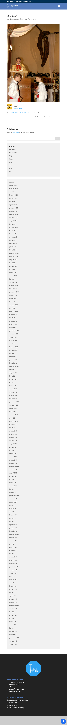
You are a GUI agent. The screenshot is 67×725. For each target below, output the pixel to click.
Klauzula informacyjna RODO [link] (16, 689)
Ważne (11, 169)
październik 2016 (14, 534)
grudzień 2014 (13, 599)
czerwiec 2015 (13, 579)
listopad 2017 (13, 492)
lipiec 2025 (12, 224)
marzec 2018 (13, 486)
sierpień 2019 (13, 444)
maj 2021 (11, 382)
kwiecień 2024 (13, 272)
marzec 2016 (13, 550)
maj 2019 (11, 450)
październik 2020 (14, 402)
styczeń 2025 (13, 243)
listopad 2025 (13, 211)
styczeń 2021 (13, 392)
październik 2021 (14, 366)
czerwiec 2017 (13, 508)
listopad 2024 (13, 250)
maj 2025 (12, 230)
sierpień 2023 (13, 298)
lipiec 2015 (12, 576)
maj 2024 (12, 269)
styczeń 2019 (13, 460)
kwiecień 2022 (13, 347)
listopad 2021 (13, 363)
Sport (10, 165)
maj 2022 (12, 344)
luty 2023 (12, 318)
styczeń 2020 (13, 431)
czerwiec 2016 (13, 541)
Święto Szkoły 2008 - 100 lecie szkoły (20, 112)
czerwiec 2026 (13, 188)
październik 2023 (14, 292)
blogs (10, 156)
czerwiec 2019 (13, 447)
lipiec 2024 (12, 263)
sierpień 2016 (13, 537)
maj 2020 (12, 418)
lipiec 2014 (12, 612)
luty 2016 (11, 554)
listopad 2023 (13, 289)
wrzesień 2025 (13, 218)
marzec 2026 (13, 198)
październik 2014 (14, 605)
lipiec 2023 (12, 301)
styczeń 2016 (13, 557)
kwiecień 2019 (13, 453)
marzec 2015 (13, 589)
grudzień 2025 (13, 208)
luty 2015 (11, 592)
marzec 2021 (13, 389)
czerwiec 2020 (13, 415)
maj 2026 (12, 192)
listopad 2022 (13, 327)
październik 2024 (14, 253)
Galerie (11, 159)
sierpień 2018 (13, 473)
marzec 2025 (13, 237)
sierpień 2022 (13, 337)
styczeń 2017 (13, 524)
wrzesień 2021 (13, 369)
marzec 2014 (12, 625)
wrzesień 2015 (13, 570)
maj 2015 (11, 583)
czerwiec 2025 (13, 227)
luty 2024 (12, 279)
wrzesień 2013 (13, 641)
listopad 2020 (13, 399)
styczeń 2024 (13, 282)
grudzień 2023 (13, 285)
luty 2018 (11, 489)
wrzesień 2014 (13, 609)
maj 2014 (11, 618)
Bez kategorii (13, 152)
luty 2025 (12, 240)
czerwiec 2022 (13, 340)
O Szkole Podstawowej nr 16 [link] (16, 682)
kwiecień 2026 (13, 195)
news (10, 162)
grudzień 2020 (13, 395)
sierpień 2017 (13, 502)
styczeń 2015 (13, 596)
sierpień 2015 (13, 573)
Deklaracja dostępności (14, 691)
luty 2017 (11, 521)
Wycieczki (12, 172)
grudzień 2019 (13, 434)
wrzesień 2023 (13, 295)
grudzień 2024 (13, 247)
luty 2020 (12, 428)
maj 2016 (11, 544)
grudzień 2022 (13, 324)
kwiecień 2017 (13, 515)
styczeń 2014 (13, 631)
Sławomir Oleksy (15, 19)
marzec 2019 (13, 457)
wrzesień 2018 (13, 470)
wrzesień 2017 (13, 499)
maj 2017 (11, 512)
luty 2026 (12, 201)
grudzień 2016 (13, 528)
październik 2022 (14, 331)
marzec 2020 (13, 424)
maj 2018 (11, 479)
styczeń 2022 (13, 356)
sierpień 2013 (13, 644)
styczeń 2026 (13, 205)
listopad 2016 (13, 531)
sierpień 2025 (13, 221)
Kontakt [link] (10, 687)
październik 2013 (14, 638)
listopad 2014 (13, 602)
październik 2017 (14, 495)
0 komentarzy (32, 19)
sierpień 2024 (13, 260)
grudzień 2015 (13, 560)
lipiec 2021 (12, 376)
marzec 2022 (13, 350)
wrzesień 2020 (13, 405)
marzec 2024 (13, 276)
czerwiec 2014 (13, 615)
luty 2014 (11, 628)
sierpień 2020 (13, 408)
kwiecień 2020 (13, 421)
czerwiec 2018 (13, 476)
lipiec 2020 (12, 411)
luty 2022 (12, 353)
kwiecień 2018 (13, 483)
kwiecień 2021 (13, 386)
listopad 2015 (13, 563)
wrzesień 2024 (13, 256)
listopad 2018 (13, 463)
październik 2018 (14, 466)
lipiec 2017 (12, 505)
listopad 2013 (13, 634)
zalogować (16, 132)
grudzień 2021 (13, 360)
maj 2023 (12, 308)
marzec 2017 (13, 518)
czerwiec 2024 (13, 266)
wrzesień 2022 (13, 334)
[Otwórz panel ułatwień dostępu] (63, 721)
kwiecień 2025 (13, 234)
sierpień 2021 (13, 373)
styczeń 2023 (13, 321)
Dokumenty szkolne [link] (13, 684)
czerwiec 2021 (13, 379)
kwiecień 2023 (13, 311)
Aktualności (12, 149)
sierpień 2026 (13, 185)
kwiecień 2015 (13, 586)
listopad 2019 (13, 437)
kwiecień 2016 (13, 547)
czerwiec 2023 (13, 305)
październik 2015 (14, 567)
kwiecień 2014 (13, 622)
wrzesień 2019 (13, 441)
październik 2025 (14, 214)
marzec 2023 (13, 314)
